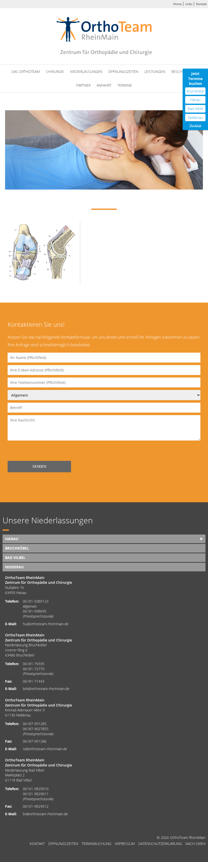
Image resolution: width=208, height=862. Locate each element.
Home (177, 4)
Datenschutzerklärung (160, 843)
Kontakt (201, 4)
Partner (83, 85)
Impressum (125, 843)
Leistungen (154, 71)
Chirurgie (55, 71)
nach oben (195, 843)
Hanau (195, 99)
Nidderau (195, 117)
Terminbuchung (96, 843)
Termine (124, 85)
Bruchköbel (195, 91)
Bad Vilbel (195, 108)
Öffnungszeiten (123, 71)
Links (189, 4)
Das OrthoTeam (25, 71)
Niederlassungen (86, 71)
